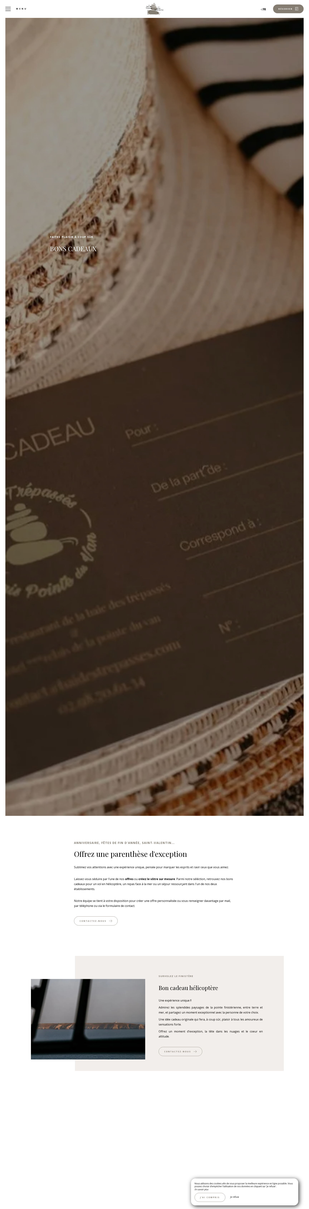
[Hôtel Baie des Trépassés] (154, 9)
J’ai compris (210, 1197)
